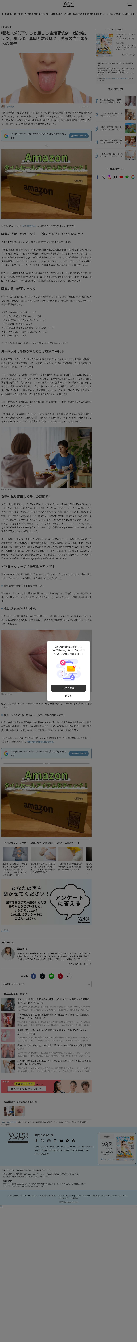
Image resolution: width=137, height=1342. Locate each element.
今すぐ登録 (68, 688)
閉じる (68, 695)
